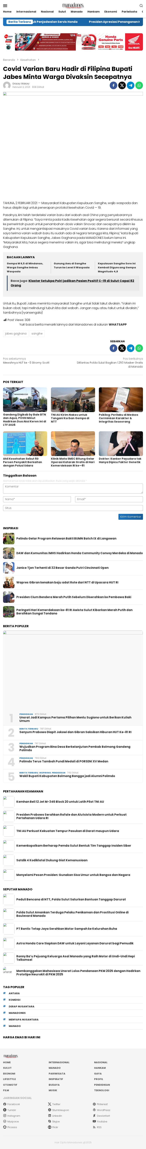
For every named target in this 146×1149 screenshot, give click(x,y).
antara (14, 993)
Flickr (55, 1127)
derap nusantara (21, 1006)
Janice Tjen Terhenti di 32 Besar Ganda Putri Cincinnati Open (62, 568)
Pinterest (102, 1104)
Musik (53, 1090)
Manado (55, 1068)
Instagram (13, 1116)
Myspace (13, 1121)
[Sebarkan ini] (113, 85)
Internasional (59, 1062)
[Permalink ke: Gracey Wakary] (7, 85)
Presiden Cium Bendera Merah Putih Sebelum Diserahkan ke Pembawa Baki (73, 597)
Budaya (54, 1085)
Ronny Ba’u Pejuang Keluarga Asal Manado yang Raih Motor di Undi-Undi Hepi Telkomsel (75, 958)
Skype (56, 1121)
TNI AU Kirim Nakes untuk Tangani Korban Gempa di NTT (70, 418)
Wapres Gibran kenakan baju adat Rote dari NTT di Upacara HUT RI (67, 582)
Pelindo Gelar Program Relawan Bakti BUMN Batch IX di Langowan (66, 538)
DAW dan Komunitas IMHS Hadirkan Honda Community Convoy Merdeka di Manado (79, 553)
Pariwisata (57, 1073)
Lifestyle (9, 1079)
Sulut (7, 1068)
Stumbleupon (60, 1110)
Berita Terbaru (28, 728)
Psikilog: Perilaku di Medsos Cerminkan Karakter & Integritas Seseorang (118, 418)
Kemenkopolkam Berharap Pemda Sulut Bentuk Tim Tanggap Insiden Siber (73, 845)
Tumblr (11, 1110)
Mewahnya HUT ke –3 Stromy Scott (26, 361)
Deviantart (103, 1116)
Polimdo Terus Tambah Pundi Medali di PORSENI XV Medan (63, 761)
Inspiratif (56, 1079)
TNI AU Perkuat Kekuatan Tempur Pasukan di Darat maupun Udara (67, 831)
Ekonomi (9, 1073)
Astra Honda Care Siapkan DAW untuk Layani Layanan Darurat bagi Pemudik (74, 943)
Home (7, 1062)
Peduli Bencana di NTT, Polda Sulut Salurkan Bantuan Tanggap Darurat (71, 899)
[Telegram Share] (130, 85)
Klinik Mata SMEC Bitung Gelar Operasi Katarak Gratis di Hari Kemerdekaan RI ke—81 (72, 462)
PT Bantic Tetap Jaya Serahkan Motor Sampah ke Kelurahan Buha (66, 928)
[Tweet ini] (122, 85)
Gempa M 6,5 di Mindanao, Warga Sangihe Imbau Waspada (25, 267)
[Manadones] (73, 5)
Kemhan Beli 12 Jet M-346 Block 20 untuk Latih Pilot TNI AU (60, 801)
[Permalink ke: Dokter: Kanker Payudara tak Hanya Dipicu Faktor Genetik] (121, 443)
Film (6, 1090)
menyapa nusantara (24, 1019)
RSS (99, 1127)
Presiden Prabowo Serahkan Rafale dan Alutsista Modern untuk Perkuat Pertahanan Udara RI (71, 816)
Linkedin (57, 1116)
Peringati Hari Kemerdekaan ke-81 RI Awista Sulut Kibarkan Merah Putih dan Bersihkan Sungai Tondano (74, 611)
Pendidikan (26, 714)
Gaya (98, 1073)
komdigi (14, 1000)
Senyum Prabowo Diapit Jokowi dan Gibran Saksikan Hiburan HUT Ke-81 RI (75, 732)
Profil (98, 1079)
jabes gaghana (15, 333)
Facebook (13, 1104)
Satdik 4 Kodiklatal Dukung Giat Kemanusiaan (51, 860)
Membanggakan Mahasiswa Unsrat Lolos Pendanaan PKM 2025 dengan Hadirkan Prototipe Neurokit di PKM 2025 (78, 972)
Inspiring (45, 772)
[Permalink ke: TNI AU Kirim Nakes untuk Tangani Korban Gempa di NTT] (73, 399)
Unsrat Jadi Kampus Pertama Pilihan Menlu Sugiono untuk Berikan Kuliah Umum (75, 719)
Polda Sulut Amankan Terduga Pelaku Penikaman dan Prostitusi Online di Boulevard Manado (72, 914)
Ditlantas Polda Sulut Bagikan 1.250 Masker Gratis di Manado (110, 363)
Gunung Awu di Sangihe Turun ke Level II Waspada (72, 265)
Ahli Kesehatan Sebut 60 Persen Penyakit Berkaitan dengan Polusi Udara (22, 462)
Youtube (102, 1121)
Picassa (12, 1127)
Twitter (56, 1104)
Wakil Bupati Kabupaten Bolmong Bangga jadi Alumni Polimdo (67, 776)
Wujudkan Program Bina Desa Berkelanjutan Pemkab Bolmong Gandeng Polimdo (74, 748)
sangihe (37, 333)
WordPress (103, 1110)
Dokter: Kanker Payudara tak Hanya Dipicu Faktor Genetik (120, 460)
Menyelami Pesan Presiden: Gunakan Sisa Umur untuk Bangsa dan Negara (73, 875)
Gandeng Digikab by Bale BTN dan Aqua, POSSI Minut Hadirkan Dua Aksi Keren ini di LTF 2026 (24, 420)
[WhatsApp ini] (139, 85)
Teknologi (101, 1090)
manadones (17, 1013)
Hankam (100, 1068)
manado (15, 1026)
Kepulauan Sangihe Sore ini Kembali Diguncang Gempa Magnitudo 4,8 (117, 267)
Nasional (101, 1062)
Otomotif (10, 1085)
